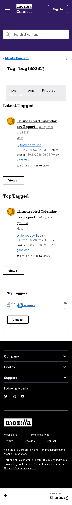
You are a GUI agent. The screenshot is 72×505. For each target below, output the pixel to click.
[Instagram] (14, 396)
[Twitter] (6, 396)
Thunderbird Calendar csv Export (37, 126)
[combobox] (36, 34)
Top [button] (5, 495)
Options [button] (66, 58)
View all (13, 180)
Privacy (8, 440)
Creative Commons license (20, 468)
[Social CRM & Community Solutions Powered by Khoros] (59, 496)
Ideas (20, 138)
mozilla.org (10, 434)
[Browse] (7, 9)
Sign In (58, 9)
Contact (51, 440)
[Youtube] (22, 396)
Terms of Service (39, 434)
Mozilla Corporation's (22, 449)
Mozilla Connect (24, 9)
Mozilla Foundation (15, 453)
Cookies (30, 440)
